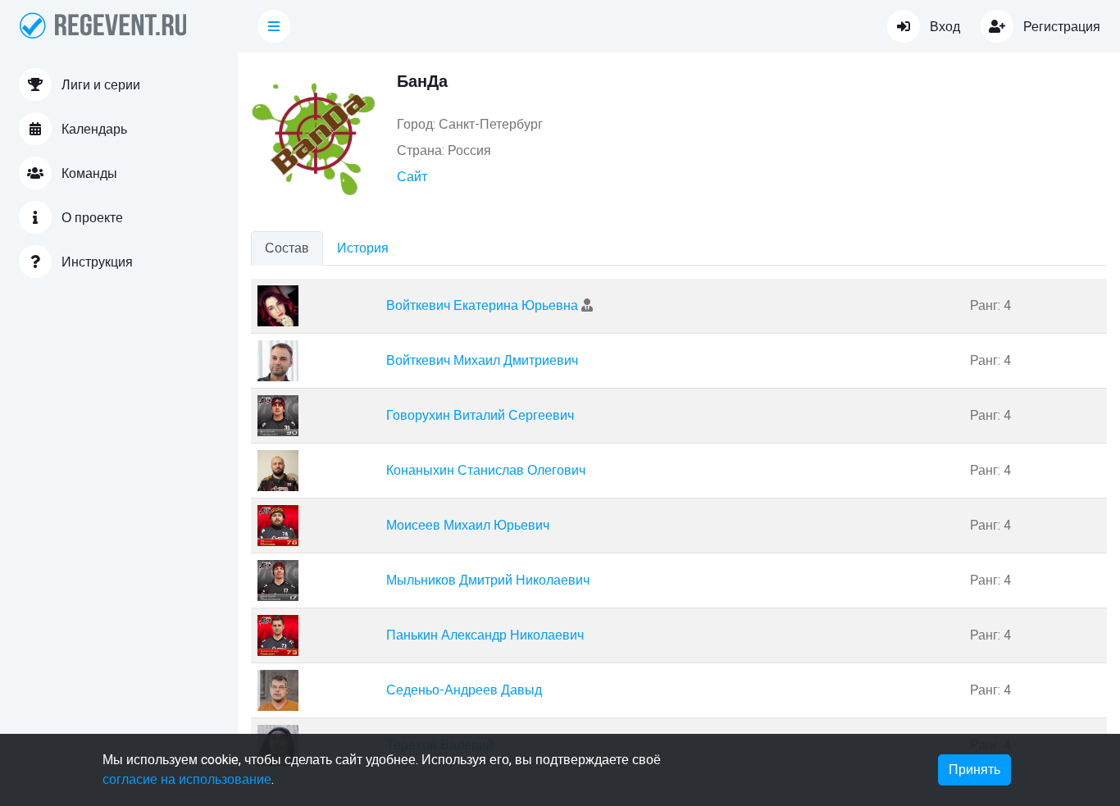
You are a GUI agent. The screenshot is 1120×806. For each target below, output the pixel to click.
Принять (974, 770)
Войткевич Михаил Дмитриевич (482, 361)
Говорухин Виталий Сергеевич (480, 416)
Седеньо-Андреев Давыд (464, 690)
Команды (87, 174)
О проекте (90, 218)
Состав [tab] (287, 248)
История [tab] (363, 248)
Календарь (92, 129)
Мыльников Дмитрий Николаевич (488, 580)
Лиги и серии (99, 85)
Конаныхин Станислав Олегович (485, 470)
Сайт (412, 177)
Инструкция (95, 262)
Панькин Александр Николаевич (485, 635)
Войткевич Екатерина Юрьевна (483, 306)
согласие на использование (186, 780)
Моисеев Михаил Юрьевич (467, 525)
